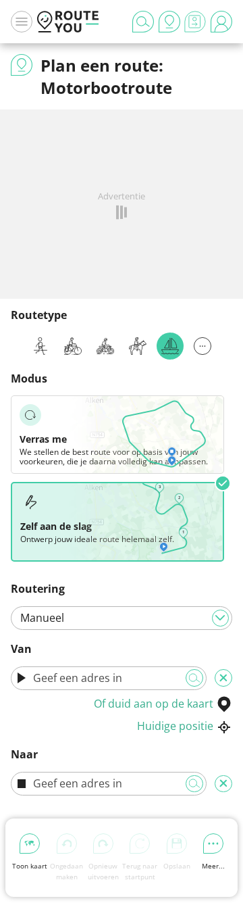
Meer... (213, 866)
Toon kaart (29, 866)
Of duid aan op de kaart (153, 703)
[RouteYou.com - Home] (68, 21)
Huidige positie (175, 725)
